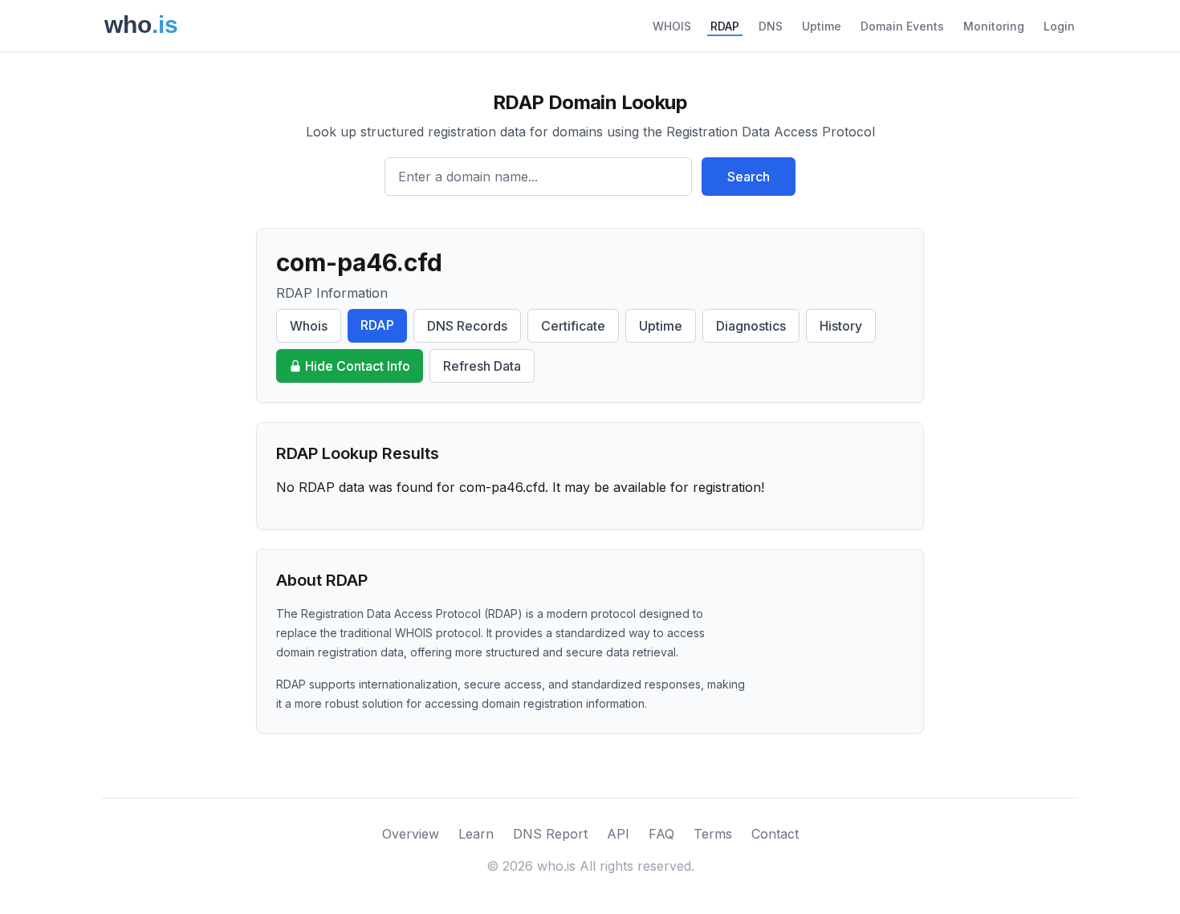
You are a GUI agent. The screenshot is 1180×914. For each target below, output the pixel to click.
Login (1059, 26)
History (841, 326)
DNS (771, 26)
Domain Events (902, 26)
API (618, 834)
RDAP (724, 26)
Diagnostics (751, 326)
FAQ (661, 834)
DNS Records (467, 326)
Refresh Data (482, 366)
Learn (476, 834)
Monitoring (993, 26)
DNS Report (550, 834)
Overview (410, 834)
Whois (309, 326)
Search (748, 177)
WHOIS (672, 26)
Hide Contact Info (357, 366)
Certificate (573, 326)
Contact (775, 834)
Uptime (821, 26)
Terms (713, 834)
